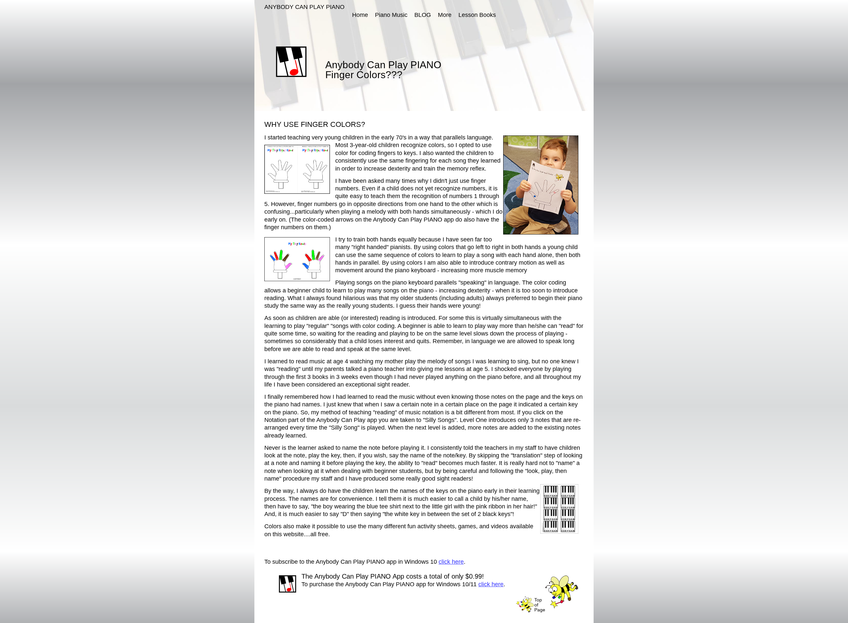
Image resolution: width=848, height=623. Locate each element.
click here (451, 561)
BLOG (422, 15)
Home (360, 15)
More (444, 15)
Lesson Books (477, 15)
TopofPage (539, 604)
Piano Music (391, 15)
